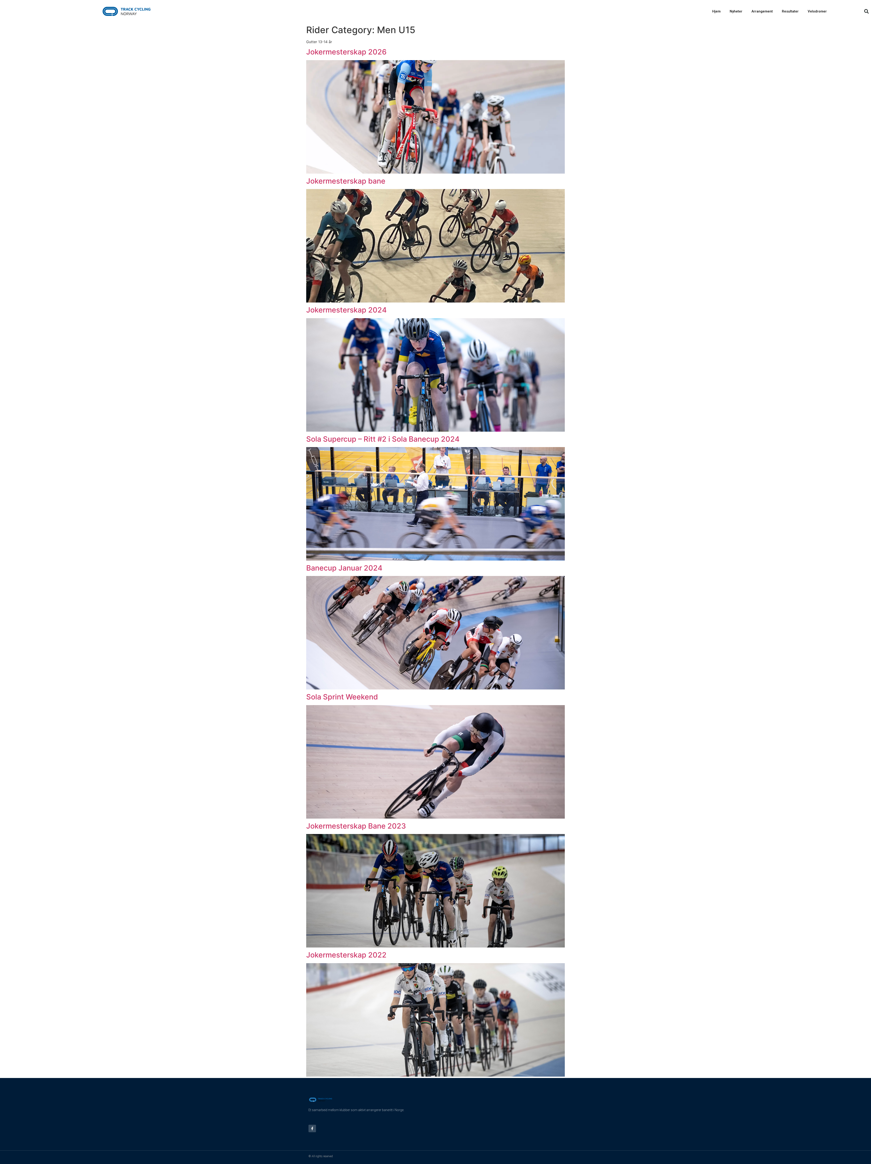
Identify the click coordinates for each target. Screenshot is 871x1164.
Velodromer (817, 11)
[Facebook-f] (312, 1128)
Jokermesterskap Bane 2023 (356, 826)
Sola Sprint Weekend (342, 696)
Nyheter (736, 11)
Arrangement (762, 11)
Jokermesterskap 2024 (346, 309)
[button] (866, 11)
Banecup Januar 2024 (344, 568)
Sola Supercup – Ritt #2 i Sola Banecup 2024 (383, 439)
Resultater (790, 11)
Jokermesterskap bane (345, 181)
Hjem (716, 11)
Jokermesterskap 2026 (346, 51)
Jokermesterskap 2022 (346, 954)
